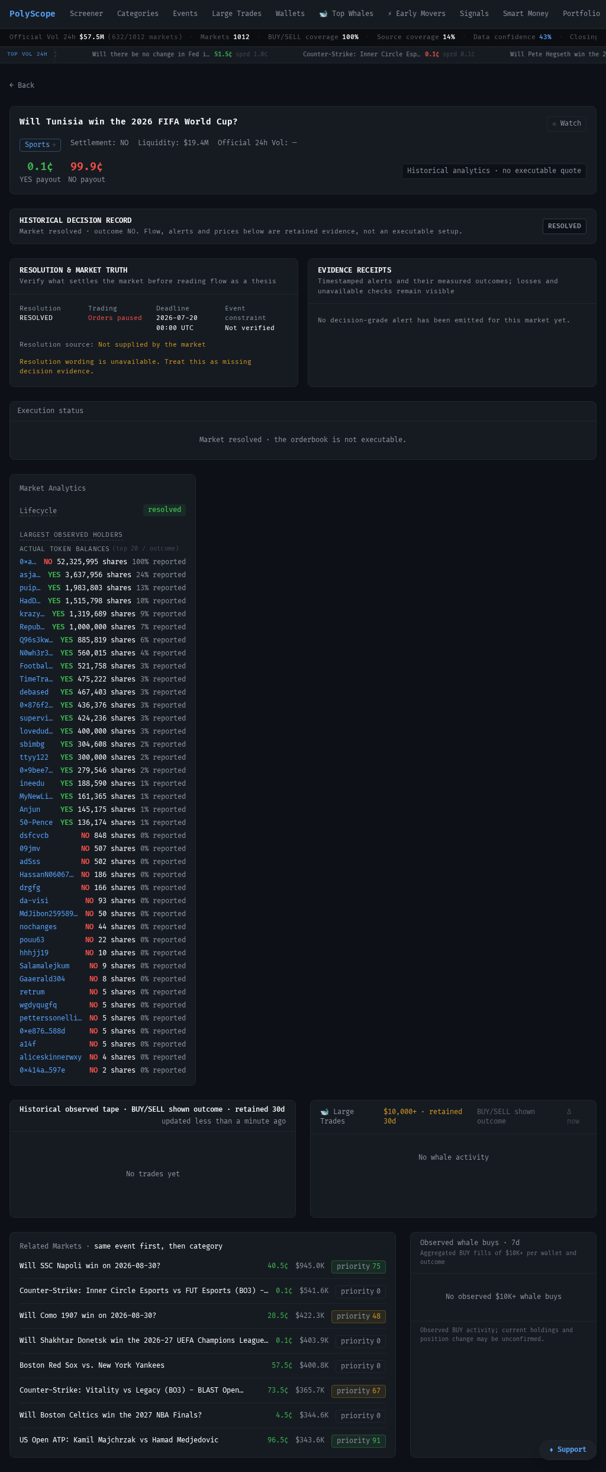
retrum (32, 992)
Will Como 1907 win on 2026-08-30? (88, 1315)
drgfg (30, 888)
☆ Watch (566, 123)
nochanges (38, 927)
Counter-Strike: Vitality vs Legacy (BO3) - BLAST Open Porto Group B (129, 1391)
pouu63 (32, 940)
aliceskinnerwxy (51, 1057)
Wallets (290, 13)
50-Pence (36, 822)
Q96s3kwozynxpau (38, 640)
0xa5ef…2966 (29, 562)
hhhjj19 (34, 953)
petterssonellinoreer (52, 1018)
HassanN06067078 (48, 875)
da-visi (34, 901)
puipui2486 (31, 588)
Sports (40, 144)
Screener (86, 13)
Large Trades (237, 13)
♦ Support (567, 1449)
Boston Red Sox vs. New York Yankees (92, 1365)
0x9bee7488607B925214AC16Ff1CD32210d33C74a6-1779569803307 (38, 770)
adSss (30, 861)
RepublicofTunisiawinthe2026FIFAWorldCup (33, 627)
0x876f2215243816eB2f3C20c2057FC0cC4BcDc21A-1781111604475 (38, 705)
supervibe (38, 718)
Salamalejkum (44, 966)
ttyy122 (34, 757)
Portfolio (581, 13)
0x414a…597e (42, 1070)
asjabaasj (31, 575)
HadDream (31, 601)
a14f (28, 1044)
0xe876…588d (42, 1031)
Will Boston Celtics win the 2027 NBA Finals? (111, 1415)
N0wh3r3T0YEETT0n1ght (38, 653)
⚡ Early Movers (417, 13)
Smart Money (526, 13)
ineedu (32, 783)
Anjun (30, 809)
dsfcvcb (34, 835)
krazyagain (33, 614)
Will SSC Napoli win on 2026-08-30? (90, 1266)
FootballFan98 (38, 666)
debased (34, 692)
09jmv (30, 848)
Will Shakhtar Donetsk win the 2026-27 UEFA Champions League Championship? (142, 1341)
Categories (138, 13)
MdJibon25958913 (50, 914)
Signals (474, 13)
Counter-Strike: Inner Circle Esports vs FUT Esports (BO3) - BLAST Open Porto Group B (142, 1291)
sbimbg (32, 744)
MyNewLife (38, 796)
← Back (21, 85)
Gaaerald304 (42, 979)
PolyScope (32, 14)
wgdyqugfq (38, 1005)
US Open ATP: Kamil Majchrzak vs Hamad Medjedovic (119, 1440)
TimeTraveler (38, 679)
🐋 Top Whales (346, 13)
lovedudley (38, 731)
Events (185, 13)
